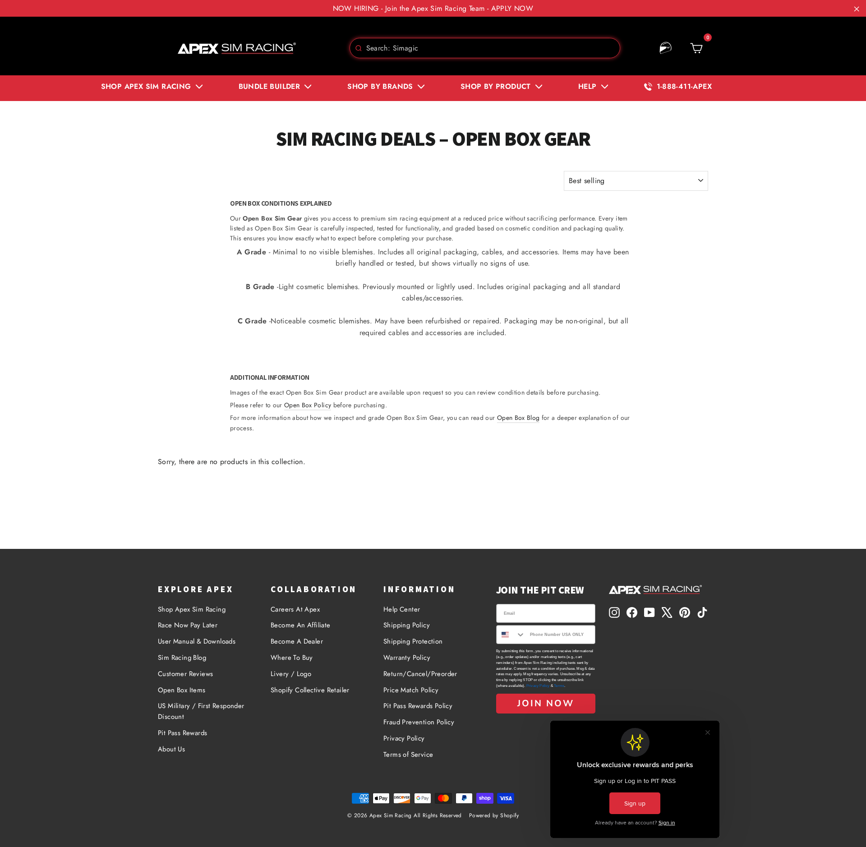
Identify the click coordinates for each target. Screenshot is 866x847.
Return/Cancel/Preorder (420, 674)
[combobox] (485, 48)
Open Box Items (182, 690)
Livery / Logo (291, 674)
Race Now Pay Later (187, 625)
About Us (171, 749)
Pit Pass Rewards (182, 733)
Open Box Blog (518, 417)
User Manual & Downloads (196, 641)
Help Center (401, 609)
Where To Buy (292, 658)
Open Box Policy (307, 405)
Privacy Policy (404, 738)
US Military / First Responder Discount (201, 711)
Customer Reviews (185, 674)
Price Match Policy (410, 690)
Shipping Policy (406, 625)
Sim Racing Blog (182, 658)
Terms (559, 686)
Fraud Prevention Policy (418, 722)
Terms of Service (408, 755)
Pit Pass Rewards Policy (417, 706)
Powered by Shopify (494, 815)
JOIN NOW (545, 703)
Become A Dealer (297, 641)
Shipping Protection (413, 641)
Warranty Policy (406, 658)
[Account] (666, 48)
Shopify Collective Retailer (310, 690)
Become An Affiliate (301, 625)
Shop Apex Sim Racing (192, 609)
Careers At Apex (295, 609)
